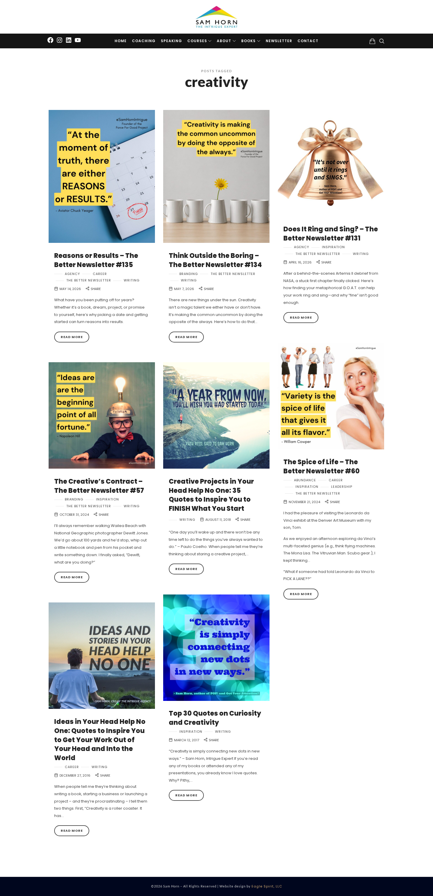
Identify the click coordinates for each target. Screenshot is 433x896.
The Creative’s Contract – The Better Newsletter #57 (99, 486)
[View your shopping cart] (372, 41)
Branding (188, 274)
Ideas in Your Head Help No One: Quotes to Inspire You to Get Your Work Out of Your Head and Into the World (100, 739)
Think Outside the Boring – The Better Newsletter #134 (215, 260)
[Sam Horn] (216, 17)
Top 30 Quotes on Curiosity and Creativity (215, 718)
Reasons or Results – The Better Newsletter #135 (96, 260)
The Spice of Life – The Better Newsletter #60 (321, 466)
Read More (72, 337)
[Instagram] (59, 40)
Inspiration (333, 247)
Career (100, 274)
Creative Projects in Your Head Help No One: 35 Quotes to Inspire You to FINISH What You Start (211, 495)
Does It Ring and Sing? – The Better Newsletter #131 (330, 234)
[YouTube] (77, 40)
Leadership (341, 487)
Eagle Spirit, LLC (267, 886)
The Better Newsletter (88, 280)
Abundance (305, 480)
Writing (132, 280)
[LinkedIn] (68, 40)
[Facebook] (50, 40)
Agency (72, 274)
